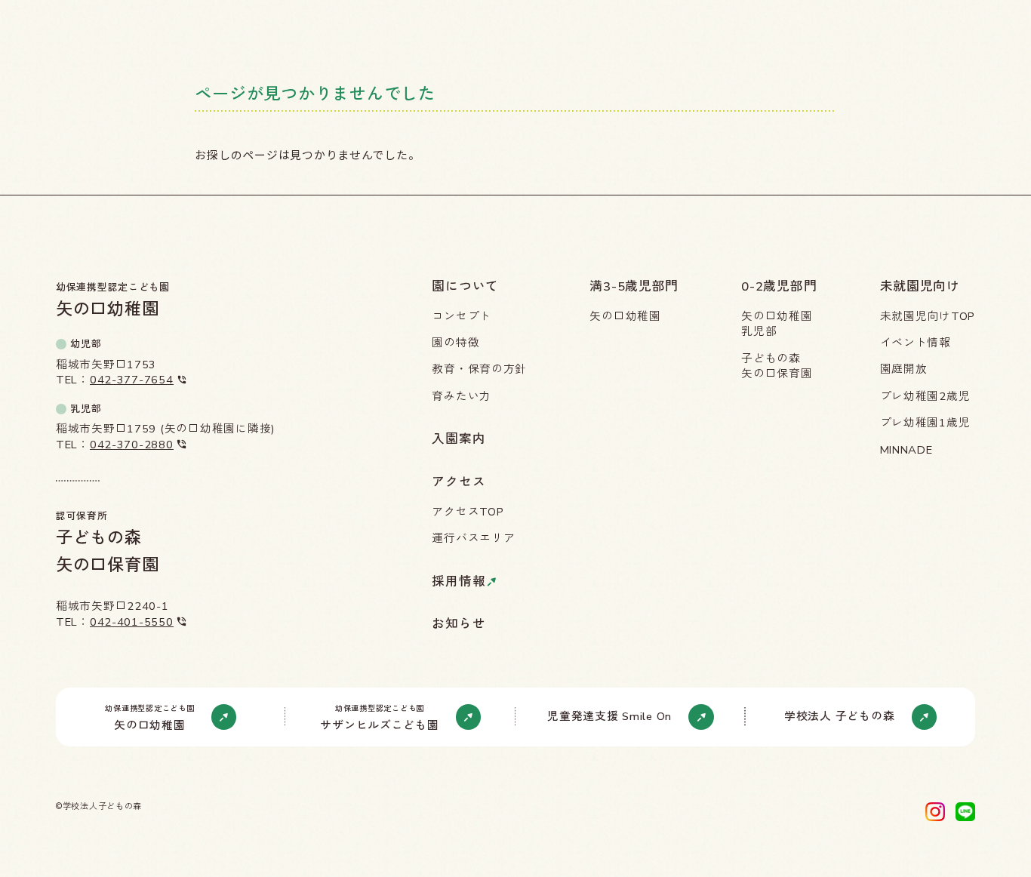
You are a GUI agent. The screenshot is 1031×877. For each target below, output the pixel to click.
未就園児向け (920, 286)
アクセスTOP (467, 511)
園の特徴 (455, 342)
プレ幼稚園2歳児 (925, 396)
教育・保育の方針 (479, 369)
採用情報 (458, 581)
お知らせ (458, 624)
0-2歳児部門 (779, 286)
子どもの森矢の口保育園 (776, 366)
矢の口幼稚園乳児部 (776, 324)
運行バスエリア (473, 538)
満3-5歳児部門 (634, 286)
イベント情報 (915, 342)
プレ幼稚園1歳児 (925, 422)
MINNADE (906, 449)
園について (465, 286)
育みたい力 (461, 396)
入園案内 (458, 439)
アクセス (458, 482)
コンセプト (461, 316)
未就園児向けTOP (928, 316)
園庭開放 (904, 369)
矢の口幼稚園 (624, 316)
